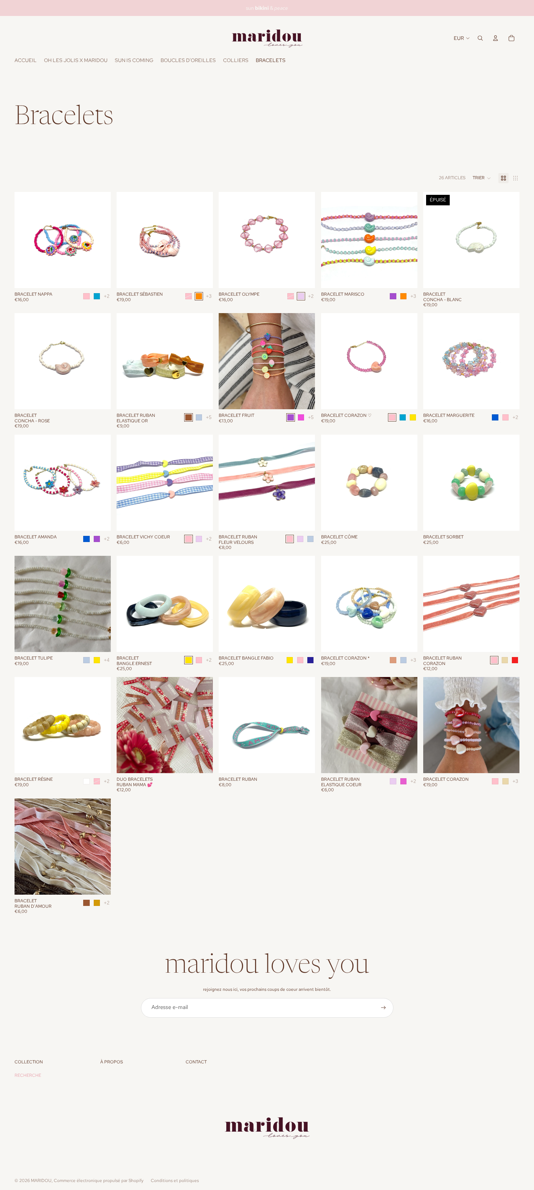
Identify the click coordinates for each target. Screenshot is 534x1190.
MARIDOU (41, 1180)
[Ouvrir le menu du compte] (495, 38)
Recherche (28, 1075)
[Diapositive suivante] (100, 240)
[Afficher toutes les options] (106, 296)
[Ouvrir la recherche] (480, 38)
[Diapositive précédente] (25, 240)
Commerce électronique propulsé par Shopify (98, 1180)
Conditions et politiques (175, 1180)
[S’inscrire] (383, 1007)
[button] (482, 178)
